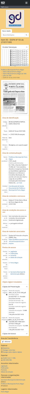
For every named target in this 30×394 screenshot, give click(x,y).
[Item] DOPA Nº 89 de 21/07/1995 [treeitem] (20, 57)
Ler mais (19, 183)
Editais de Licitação (16, 257)
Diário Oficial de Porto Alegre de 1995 (14, 74)
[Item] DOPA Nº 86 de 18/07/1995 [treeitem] (20, 51)
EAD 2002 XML (7, 360)
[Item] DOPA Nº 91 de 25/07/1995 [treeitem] (20, 61)
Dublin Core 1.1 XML (9, 358)
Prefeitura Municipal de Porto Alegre (12, 70)
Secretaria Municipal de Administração (13, 380)
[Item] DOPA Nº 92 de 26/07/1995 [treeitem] (20, 63)
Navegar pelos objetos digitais (12, 352)
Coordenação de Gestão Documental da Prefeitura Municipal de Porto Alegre (17, 188)
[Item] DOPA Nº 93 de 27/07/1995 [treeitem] (20, 65)
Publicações (14, 253)
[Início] (3, 3)
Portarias (13, 255)
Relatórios (6, 348)
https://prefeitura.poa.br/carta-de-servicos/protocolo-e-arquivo (18, 241)
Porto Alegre (14, 263)
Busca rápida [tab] (6, 31)
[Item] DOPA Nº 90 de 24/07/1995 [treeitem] (20, 59)
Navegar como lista (9, 350)
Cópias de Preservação (11, 287)
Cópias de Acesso (9, 333)
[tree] (15, 57)
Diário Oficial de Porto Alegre (12, 72)
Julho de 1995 (7, 76)
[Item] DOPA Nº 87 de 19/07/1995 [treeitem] (20, 53)
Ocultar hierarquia (9, 47)
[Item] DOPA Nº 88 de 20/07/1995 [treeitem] (20, 55)
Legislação (13, 251)
